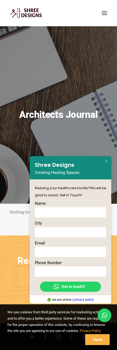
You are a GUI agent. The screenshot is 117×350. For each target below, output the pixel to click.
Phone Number (48, 262)
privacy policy (84, 299)
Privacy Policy (90, 331)
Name (40, 203)
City (38, 223)
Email (40, 242)
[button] (104, 13)
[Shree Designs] (26, 13)
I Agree (97, 340)
